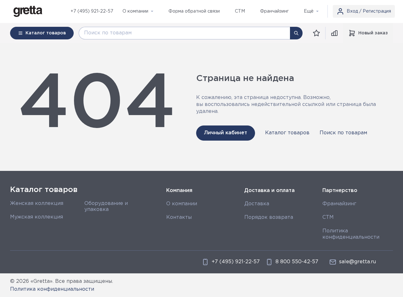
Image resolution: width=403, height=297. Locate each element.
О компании (181, 203)
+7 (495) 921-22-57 (92, 11)
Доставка (256, 203)
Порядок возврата (268, 217)
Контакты (179, 217)
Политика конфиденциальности (52, 289)
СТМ (328, 217)
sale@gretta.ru (357, 261)
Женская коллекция (36, 203)
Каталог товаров (287, 133)
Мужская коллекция (36, 217)
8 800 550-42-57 (296, 261)
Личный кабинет (225, 133)
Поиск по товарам (343, 133)
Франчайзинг (339, 203)
